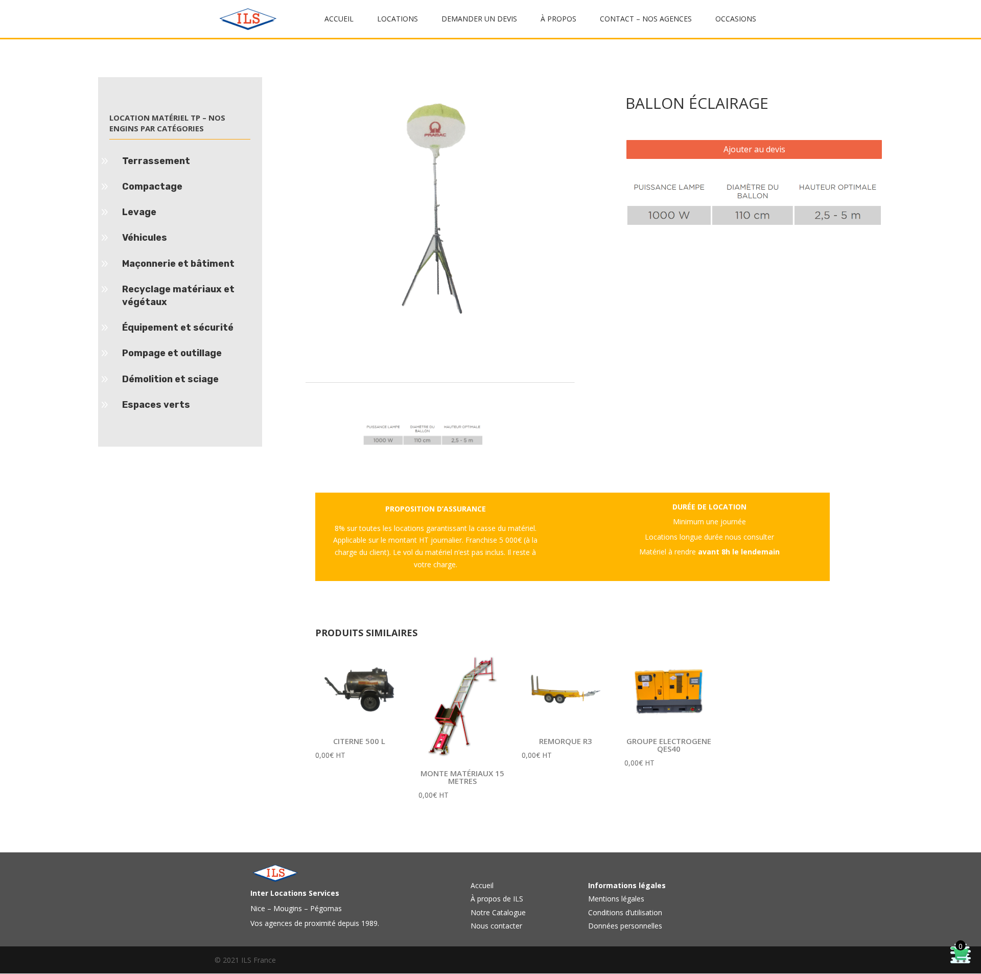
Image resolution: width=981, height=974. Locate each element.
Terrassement (156, 161)
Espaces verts (156, 404)
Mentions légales (616, 898)
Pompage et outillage (172, 353)
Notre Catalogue (498, 912)
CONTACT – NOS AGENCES (646, 19)
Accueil (482, 885)
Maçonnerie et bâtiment (178, 263)
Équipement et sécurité (177, 327)
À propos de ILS (497, 898)
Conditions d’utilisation (625, 912)
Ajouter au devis (754, 149)
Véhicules (144, 237)
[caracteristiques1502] (753, 223)
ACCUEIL (339, 19)
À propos (558, 19)
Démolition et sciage (170, 379)
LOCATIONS (397, 19)
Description (341, 374)
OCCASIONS (735, 19)
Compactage (152, 186)
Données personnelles (625, 926)
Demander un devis (479, 19)
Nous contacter (496, 926)
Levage (139, 212)
